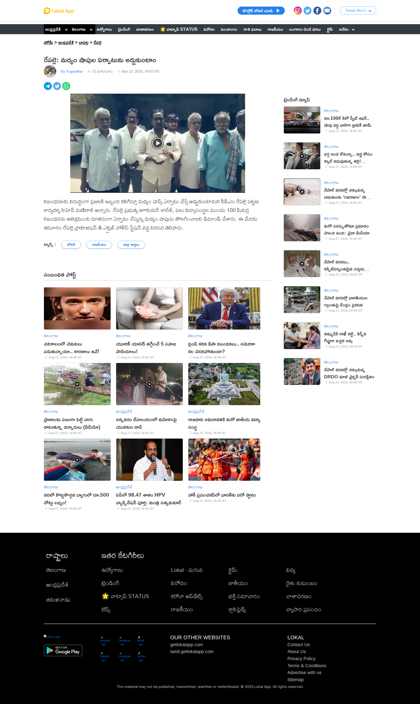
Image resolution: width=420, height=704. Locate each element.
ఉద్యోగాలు (112, 569)
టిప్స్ (106, 609)
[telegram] (48, 88)
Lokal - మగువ (187, 569)
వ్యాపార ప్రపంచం (303, 609)
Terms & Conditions (306, 665)
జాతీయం (238, 583)
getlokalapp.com (186, 644)
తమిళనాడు (58, 599)
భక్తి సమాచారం (244, 596)
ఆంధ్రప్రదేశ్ (53, 29)
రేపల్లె (97, 42)
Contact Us (298, 644)
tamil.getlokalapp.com (191, 651)
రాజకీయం (182, 609)
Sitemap (295, 679)
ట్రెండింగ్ (110, 583)
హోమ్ (48, 42)
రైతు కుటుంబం (301, 583)
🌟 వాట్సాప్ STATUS (125, 596)
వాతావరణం (299, 596)
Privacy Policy (301, 658)
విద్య (290, 569)
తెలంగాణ (78, 29)
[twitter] (57, 88)
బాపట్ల (83, 42)
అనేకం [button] (344, 29)
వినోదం (179, 583)
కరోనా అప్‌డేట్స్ (187, 596)
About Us (296, 651)
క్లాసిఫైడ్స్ (237, 609)
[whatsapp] (66, 88)
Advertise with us (304, 672)
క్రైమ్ (233, 569)
